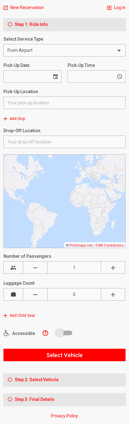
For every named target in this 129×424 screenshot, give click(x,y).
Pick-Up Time (81, 65)
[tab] (64, 24)
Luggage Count (18, 283)
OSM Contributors (109, 245)
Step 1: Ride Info (31, 24)
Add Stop (17, 119)
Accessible (23, 333)
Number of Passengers (27, 256)
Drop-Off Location (21, 130)
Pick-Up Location (20, 91)
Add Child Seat (22, 315)
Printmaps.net (81, 245)
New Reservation (26, 7)
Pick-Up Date (16, 65)
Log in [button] (119, 7)
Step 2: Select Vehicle (36, 379)
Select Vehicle (64, 355)
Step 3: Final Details (34, 399)
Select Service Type (23, 39)
